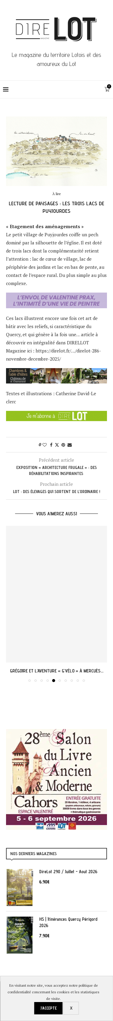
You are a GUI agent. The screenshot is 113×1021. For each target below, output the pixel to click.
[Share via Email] (69, 445)
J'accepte (48, 1008)
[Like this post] (44, 445)
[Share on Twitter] (57, 445)
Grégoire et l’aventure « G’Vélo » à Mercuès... (56, 671)
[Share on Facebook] (51, 445)
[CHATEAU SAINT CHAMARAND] (56, 372)
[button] (11, 604)
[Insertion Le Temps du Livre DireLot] (56, 732)
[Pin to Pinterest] (63, 445)
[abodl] (56, 415)
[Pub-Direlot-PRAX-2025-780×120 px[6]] (56, 296)
